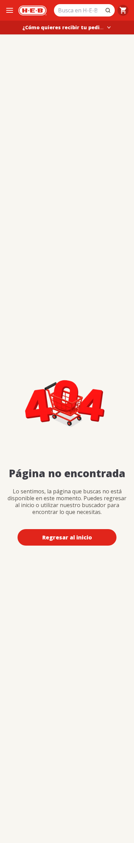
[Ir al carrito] (123, 10)
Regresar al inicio (67, 537)
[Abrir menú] (9, 10)
